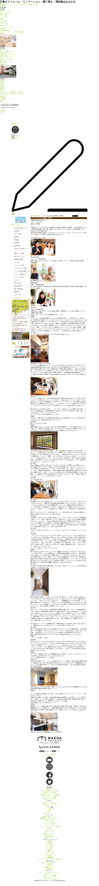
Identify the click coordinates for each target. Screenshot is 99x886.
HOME (32, 215)
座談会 (38, 215)
